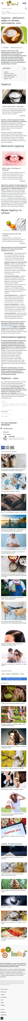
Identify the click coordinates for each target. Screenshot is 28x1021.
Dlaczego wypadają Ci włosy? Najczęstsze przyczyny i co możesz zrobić (11, 644)
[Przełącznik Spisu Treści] (23, 68)
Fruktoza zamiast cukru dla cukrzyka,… (11, 234)
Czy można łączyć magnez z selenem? (10, 491)
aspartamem (4, 198)
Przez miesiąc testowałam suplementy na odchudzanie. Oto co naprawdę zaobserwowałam (14, 622)
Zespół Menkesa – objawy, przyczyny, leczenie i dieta (13, 836)
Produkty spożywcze (15, 844)
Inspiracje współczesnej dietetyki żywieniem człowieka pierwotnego (12, 814)
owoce (3, 674)
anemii (3, 326)
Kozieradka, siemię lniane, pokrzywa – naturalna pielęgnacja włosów (13, 747)
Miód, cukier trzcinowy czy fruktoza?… (11, 169)
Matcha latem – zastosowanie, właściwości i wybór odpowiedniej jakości (12, 598)
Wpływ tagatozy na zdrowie (10, 75)
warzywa (8, 674)
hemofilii (8, 326)
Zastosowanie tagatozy (9, 77)
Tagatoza (6, 72)
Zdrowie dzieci (15, 674)
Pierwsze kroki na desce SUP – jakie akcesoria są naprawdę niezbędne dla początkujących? (13, 530)
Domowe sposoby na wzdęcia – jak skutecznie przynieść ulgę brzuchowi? (13, 552)
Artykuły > (4, 844)
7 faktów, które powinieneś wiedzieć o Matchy (13, 703)
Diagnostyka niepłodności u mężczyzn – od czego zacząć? (13, 664)
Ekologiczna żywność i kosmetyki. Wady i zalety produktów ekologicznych (13, 724)
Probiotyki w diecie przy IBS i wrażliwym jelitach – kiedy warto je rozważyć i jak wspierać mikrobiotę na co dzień (14, 575)
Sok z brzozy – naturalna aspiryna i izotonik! (12, 768)
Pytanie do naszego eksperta (14, 679)
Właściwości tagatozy (9, 73)
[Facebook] (25, 3)
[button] (2, 3)
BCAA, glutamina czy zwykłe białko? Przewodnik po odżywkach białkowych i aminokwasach (13, 470)
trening (22, 674)
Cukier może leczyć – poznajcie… (13, 106)
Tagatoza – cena (7, 78)
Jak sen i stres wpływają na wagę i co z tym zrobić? (14, 512)
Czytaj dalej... (23, 115)
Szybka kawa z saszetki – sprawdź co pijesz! (12, 789)
